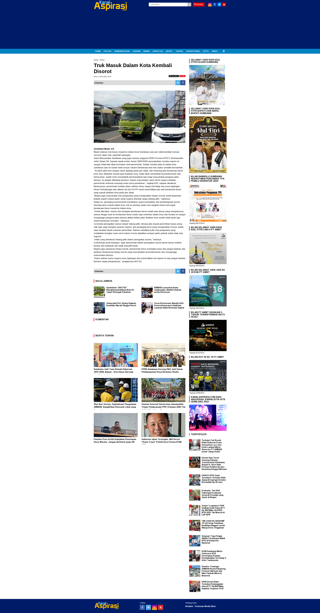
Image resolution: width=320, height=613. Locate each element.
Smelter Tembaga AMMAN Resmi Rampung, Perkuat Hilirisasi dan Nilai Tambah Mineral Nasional (214, 571)
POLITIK (107, 51)
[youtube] (224, 4)
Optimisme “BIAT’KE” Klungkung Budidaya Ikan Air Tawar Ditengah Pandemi (120, 290)
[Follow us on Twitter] (148, 607)
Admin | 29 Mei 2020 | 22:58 (102, 76)
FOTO (206, 51)
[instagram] (210, 4)
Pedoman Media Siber (205, 606)
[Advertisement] (160, 30)
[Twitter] (177, 82)
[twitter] (219, 4)
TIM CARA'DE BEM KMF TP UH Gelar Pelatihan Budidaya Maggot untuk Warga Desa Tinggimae (213, 524)
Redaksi (189, 606)
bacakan (174, 76)
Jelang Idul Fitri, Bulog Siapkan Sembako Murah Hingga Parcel (121, 304)
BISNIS (146, 51)
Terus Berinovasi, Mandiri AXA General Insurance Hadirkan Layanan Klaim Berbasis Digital (169, 305)
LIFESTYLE (158, 51)
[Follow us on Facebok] (142, 607)
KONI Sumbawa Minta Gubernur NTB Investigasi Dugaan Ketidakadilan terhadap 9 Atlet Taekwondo (214, 555)
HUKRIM (136, 51)
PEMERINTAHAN (122, 51)
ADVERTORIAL (193, 51)
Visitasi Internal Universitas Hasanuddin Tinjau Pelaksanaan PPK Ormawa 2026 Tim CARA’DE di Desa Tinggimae (163, 407)
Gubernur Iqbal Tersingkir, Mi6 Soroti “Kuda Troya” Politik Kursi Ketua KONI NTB (162, 442)
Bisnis (102, 60)
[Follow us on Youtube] (160, 607)
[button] (223, 50)
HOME (98, 51)
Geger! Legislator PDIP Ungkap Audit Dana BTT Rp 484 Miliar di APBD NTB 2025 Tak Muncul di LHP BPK (213, 510)
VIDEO (215, 51)
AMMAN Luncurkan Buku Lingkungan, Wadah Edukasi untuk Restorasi (167, 290)
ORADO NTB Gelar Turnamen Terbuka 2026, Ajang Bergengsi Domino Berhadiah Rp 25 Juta (214, 478)
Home (96, 60)
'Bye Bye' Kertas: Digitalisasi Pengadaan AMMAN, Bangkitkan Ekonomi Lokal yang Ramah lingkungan (115, 407)
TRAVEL (179, 51)
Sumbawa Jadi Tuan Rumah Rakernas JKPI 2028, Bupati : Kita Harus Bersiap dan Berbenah (113, 372)
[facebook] (214, 4)
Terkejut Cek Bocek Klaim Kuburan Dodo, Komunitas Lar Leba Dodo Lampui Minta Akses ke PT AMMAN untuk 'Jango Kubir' (212, 446)
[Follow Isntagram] (154, 607)
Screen (199, 4)
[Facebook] (182, 82)
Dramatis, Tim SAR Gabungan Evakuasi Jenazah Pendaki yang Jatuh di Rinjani (212, 494)
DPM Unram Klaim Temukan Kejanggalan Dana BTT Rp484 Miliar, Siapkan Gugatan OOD (213, 585)
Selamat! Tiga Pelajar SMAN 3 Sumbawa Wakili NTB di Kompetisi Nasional (213, 539)
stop (183, 76)
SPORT (169, 51)
